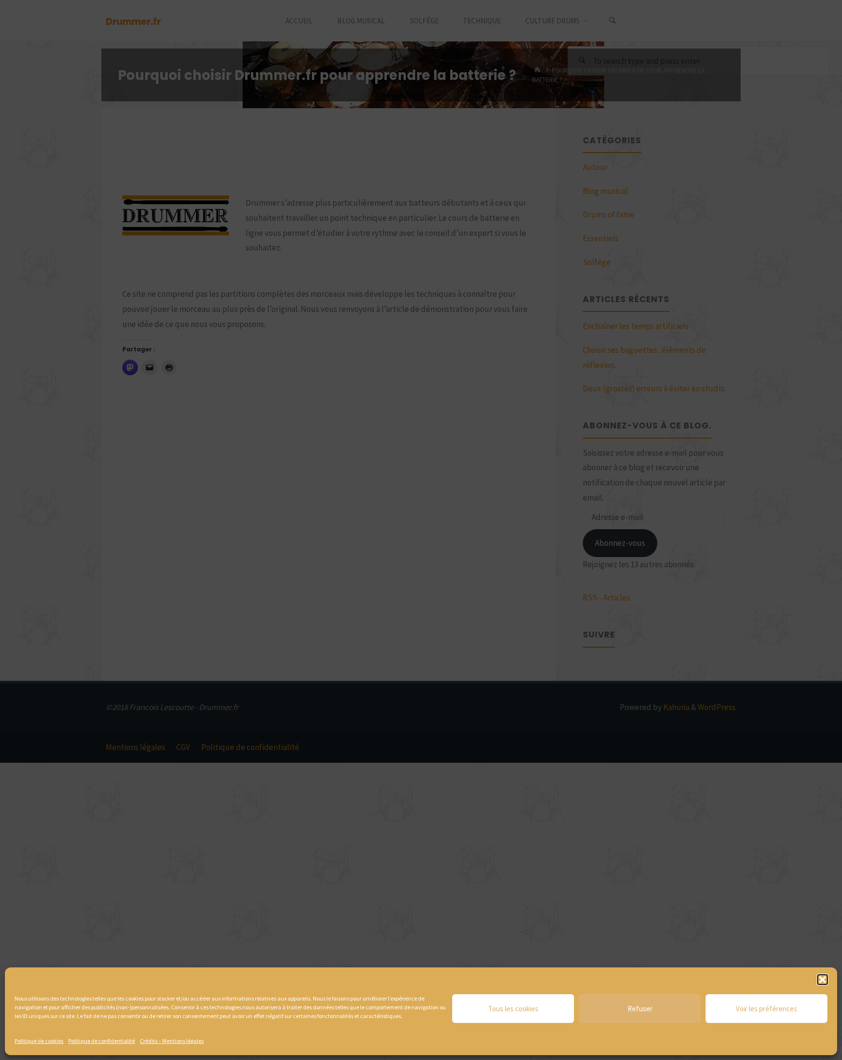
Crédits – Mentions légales (172, 1040)
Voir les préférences (766, 1008)
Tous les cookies (513, 1008)
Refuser (640, 1008)
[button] (822, 979)
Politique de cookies (39, 1040)
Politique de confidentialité (101, 1040)
